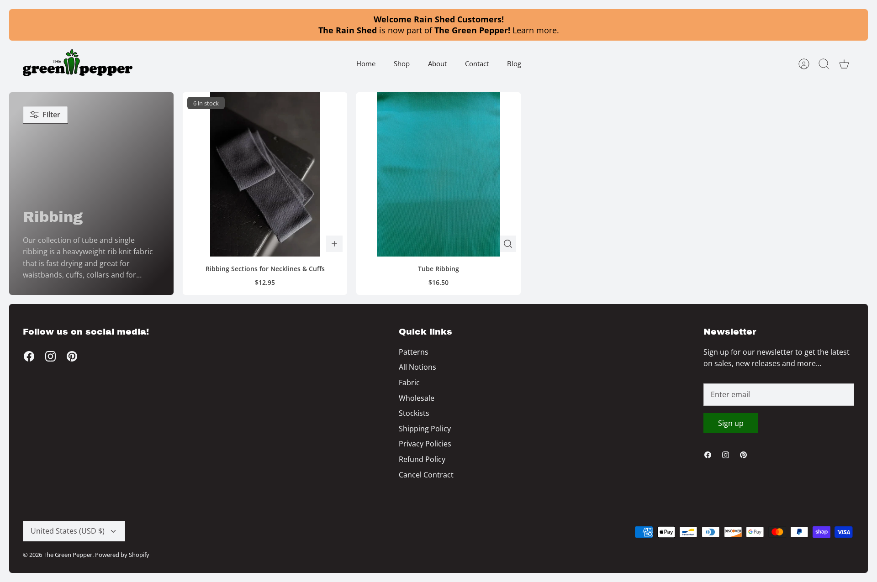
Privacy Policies (425, 444)
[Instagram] (50, 356)
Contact (477, 63)
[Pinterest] (72, 356)
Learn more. (535, 30)
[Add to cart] (334, 244)
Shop (402, 63)
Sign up (731, 423)
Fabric (409, 383)
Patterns (413, 352)
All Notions (417, 367)
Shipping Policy (425, 429)
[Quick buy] (508, 244)
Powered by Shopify (122, 555)
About (437, 63)
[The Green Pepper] (77, 64)
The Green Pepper (67, 555)
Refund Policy (422, 459)
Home (365, 63)
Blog (514, 63)
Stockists (414, 413)
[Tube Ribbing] (438, 174)
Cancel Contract (426, 475)
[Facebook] (29, 356)
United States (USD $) (68, 531)
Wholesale (416, 398)
